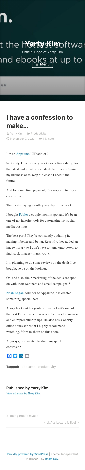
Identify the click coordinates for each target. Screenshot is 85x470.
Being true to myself (23, 415)
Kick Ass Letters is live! (59, 421)
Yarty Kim (42, 43)
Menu (44, 64)
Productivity (38, 133)
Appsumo (23, 153)
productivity (47, 367)
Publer (23, 214)
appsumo (29, 367)
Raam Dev (51, 458)
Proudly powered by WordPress (27, 454)
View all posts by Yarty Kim (23, 393)
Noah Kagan (15, 292)
